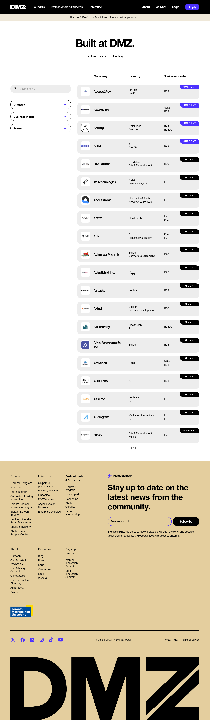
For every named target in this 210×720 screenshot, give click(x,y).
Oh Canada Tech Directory (20, 581)
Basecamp (71, 498)
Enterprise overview (49, 511)
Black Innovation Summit (71, 574)
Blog (40, 556)
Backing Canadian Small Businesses (21, 520)
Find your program (70, 488)
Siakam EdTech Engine (19, 513)
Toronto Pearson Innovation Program (21, 505)
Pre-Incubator (18, 491)
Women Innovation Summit (71, 563)
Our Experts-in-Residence (19, 562)
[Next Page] (142, 448)
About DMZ (17, 587)
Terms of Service (191, 639)
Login (175, 7)
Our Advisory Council (17, 569)
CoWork (161, 7)
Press (41, 560)
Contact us (44, 569)
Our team (15, 556)
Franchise (44, 495)
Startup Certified (70, 505)
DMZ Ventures (46, 499)
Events (14, 592)
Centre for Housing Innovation (21, 498)
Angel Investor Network (46, 505)
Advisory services (48, 490)
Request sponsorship (72, 512)
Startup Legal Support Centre (19, 533)
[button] (38, 7)
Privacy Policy (171, 639)
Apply (192, 7)
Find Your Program (21, 483)
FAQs (41, 565)
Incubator (16, 487)
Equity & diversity (20, 526)
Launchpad (72, 494)
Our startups (17, 575)
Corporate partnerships (45, 484)
